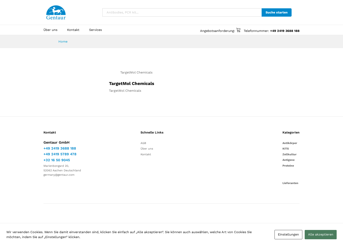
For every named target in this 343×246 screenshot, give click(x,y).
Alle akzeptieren (320, 234)
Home (62, 41)
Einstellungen (288, 234)
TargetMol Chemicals (136, 72)
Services (95, 29)
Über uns (50, 29)
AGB (143, 143)
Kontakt (73, 29)
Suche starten (277, 12)
